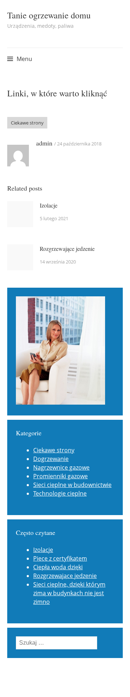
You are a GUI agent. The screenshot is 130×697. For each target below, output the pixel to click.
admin (44, 143)
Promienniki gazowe (60, 476)
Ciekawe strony (27, 122)
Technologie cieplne (60, 493)
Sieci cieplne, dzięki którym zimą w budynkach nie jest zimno (69, 593)
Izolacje (48, 205)
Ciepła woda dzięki (58, 567)
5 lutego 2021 (54, 218)
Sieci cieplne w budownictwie (72, 485)
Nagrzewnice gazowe (61, 467)
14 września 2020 (58, 261)
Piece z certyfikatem (60, 558)
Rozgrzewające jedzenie (67, 248)
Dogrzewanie (51, 459)
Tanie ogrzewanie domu (49, 15)
